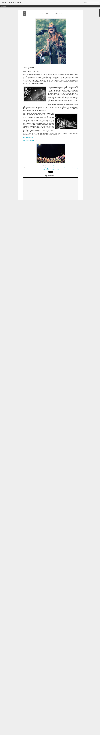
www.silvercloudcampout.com (30, 140)
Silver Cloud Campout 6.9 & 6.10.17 (50, 14)
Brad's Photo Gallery (28, 137)
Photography (75, 168)
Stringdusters (52, 169)
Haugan (47, 168)
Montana (66, 168)
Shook (44, 169)
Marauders (60, 168)
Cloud (35, 168)
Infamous (55, 168)
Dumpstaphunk (41, 168)
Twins (57, 169)
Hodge (51, 168)
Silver (47, 169)
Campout (32, 168)
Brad (28, 168)
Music (70, 168)
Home (10, 6)
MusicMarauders (57, 165)
